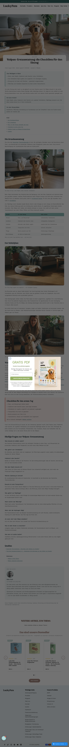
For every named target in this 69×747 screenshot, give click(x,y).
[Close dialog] (10, 358)
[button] (4, 738)
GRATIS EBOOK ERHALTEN (21, 378)
